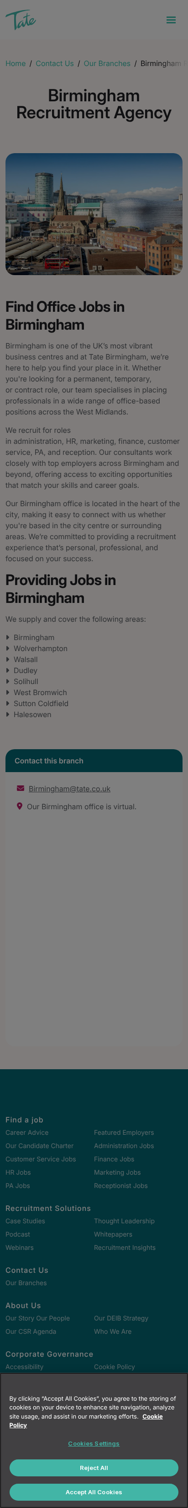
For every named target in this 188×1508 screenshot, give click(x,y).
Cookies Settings (94, 1443)
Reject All (94, 1467)
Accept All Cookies (94, 1492)
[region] (94, 1440)
